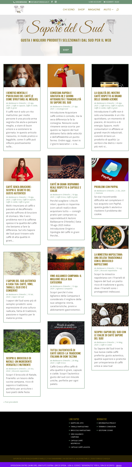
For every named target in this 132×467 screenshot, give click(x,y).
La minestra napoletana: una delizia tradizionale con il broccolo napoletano (108, 259)
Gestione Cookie (106, 430)
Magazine (94, 10)
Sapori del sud (18, 297)
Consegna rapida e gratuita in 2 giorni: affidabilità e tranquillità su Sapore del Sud (65, 97)
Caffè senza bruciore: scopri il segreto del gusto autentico (18, 190)
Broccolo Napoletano (80, 430)
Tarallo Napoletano (80, 426)
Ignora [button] (118, 465)
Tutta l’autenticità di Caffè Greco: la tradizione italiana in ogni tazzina (65, 353)
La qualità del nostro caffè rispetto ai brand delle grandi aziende (108, 96)
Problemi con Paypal (106, 187)
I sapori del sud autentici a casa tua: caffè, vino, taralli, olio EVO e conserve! (21, 286)
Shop (81, 10)
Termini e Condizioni (107, 426)
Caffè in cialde (31, 105)
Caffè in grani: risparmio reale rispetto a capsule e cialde (65, 187)
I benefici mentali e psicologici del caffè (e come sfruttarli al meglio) (22, 96)
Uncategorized (62, 109)
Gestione (99, 193)
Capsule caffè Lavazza (80, 447)
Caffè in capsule (18, 105)
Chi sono (69, 10)
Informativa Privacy (107, 423)
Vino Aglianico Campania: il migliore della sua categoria (66, 279)
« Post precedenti (10, 402)
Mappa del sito (77, 423)
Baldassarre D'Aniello (17, 103)
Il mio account (95, 2)
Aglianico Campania (64, 288)
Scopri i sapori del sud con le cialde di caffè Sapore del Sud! (110, 335)
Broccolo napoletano (20, 371)
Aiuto (107, 10)
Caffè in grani (11, 108)
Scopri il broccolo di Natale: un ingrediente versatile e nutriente (19, 361)
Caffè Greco (17, 199)
